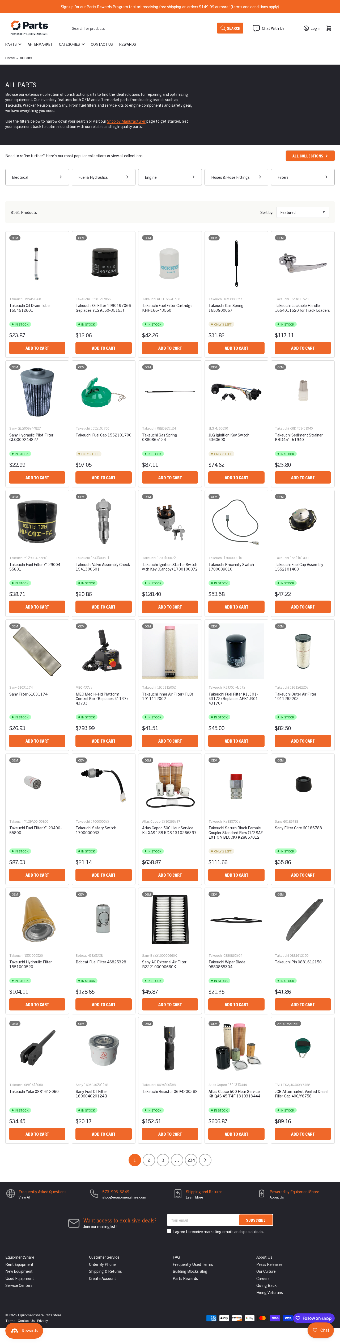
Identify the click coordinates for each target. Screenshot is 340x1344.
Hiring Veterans (269, 1292)
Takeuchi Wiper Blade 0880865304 (227, 964)
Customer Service (104, 1256)
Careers (263, 1278)
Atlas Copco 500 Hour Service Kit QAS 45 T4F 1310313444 (234, 1093)
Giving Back (266, 1285)
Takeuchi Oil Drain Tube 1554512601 (29, 307)
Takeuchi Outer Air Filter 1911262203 (295, 696)
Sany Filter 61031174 (28, 693)
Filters (283, 177)
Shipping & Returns (105, 1271)
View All (25, 1197)
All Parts (26, 57)
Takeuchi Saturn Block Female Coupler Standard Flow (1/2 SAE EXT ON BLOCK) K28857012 (236, 832)
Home (10, 57)
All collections (307, 155)
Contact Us (102, 44)
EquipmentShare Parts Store (39, 1315)
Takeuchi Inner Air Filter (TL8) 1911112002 (167, 696)
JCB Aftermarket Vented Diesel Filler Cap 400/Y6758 (301, 1093)
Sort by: (267, 212)
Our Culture (266, 1271)
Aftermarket (40, 44)
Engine (151, 177)
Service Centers (18, 1285)
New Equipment (19, 1271)
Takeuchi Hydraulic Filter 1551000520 (30, 964)
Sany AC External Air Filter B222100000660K (164, 964)
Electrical (20, 177)
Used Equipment (19, 1278)
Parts (11, 44)
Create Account (102, 1278)
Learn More (194, 1197)
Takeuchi (16, 299)
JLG (211, 428)
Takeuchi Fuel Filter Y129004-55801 (35, 566)
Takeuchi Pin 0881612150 (298, 961)
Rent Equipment (19, 1264)
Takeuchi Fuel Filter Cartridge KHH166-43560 (167, 307)
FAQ (176, 1256)
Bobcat (81, 955)
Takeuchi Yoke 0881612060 (34, 1091)
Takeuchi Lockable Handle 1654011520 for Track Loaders (302, 307)
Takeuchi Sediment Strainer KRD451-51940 (299, 437)
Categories (69, 44)
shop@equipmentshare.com (124, 1197)
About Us (277, 1197)
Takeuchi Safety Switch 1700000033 (96, 830)
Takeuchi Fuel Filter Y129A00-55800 (35, 830)
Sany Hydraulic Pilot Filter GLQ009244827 (31, 437)
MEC (79, 687)
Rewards (127, 44)
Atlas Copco (151, 821)
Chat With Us (273, 28)
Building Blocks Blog (190, 1271)
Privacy (42, 1320)
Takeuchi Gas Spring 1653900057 (226, 307)
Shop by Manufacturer (126, 120)
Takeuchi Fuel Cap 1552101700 (103, 434)
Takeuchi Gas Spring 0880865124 (159, 437)
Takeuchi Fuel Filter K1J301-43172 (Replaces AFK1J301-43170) (234, 698)
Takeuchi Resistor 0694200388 (170, 1091)
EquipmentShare (19, 1256)
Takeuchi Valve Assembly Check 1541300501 (103, 566)
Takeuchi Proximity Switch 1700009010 (231, 566)
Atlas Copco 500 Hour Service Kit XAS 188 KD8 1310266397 (169, 830)
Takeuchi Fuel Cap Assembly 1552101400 (299, 566)
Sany (13, 428)
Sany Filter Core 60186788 (298, 827)
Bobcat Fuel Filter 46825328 (101, 961)
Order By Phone (102, 1264)
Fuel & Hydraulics (93, 177)
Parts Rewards (185, 1278)
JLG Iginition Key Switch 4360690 (229, 437)
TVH (278, 1084)
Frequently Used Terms (193, 1264)
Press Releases (269, 1264)
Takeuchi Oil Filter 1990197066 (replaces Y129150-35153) (103, 307)
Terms (10, 1320)
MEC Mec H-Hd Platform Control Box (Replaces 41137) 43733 (102, 698)
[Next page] (205, 1160)
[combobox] (156, 28)
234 (191, 1160)
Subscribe (256, 1219)
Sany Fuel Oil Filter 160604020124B (91, 1093)
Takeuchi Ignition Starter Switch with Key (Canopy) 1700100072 (170, 566)
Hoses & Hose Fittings (230, 177)
